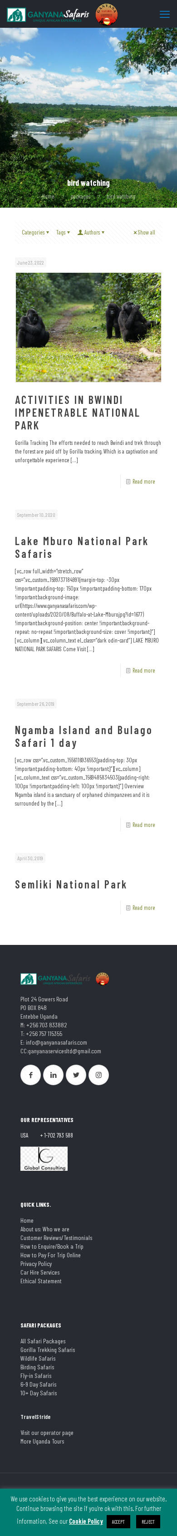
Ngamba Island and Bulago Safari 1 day (84, 736)
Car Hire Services (39, 1272)
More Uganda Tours (42, 1441)
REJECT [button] (148, 1522)
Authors (92, 232)
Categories (33, 232)
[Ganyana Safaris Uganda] (63, 13)
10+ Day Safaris (38, 1393)
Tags (60, 232)
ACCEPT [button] (118, 1522)
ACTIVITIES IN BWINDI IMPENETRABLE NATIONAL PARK (78, 412)
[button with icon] (30, 1075)
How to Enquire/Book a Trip (52, 1246)
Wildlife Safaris (37, 1358)
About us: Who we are (44, 1229)
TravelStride (35, 1416)
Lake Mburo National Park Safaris (82, 547)
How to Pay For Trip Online (50, 1255)
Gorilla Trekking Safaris (47, 1349)
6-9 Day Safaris (38, 1384)
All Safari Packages (42, 1341)
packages (80, 196)
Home (48, 196)
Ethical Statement (41, 1281)
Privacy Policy (36, 1263)
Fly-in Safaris (35, 1375)
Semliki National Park (71, 884)
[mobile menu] (164, 13)
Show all (146, 232)
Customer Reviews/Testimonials (56, 1237)
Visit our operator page (47, 1432)
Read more (144, 481)
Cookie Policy (86, 1521)
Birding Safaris (37, 1367)
